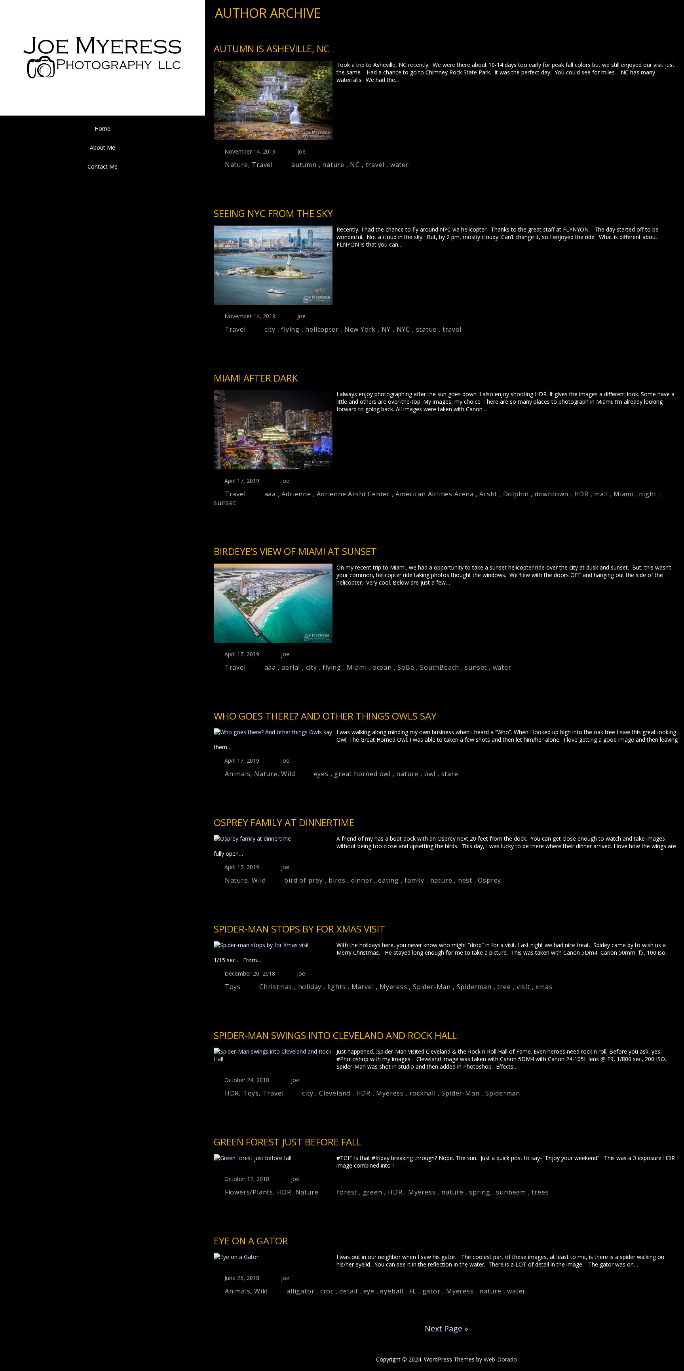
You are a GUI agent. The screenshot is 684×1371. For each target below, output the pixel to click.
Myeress (393, 986)
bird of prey (303, 880)
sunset (225, 502)
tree (504, 986)
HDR (581, 494)
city (270, 329)
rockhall (423, 1093)
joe (301, 151)
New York (360, 329)
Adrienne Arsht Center (353, 494)
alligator (300, 1291)
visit (523, 986)
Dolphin (516, 494)
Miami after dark (256, 377)
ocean (382, 667)
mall (601, 494)
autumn (304, 164)
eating (388, 880)
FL (413, 1291)
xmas (544, 986)
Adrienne (296, 494)
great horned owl (362, 773)
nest (465, 880)
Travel (262, 164)
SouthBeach (439, 667)
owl (429, 773)
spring (479, 1192)
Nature (236, 164)
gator (431, 1291)
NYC (403, 329)
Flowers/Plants (249, 1192)
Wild (288, 773)
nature (333, 164)
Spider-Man (432, 986)
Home (102, 128)
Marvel (363, 986)
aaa (270, 494)
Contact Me (102, 166)
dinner (361, 880)
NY (386, 329)
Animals (238, 773)
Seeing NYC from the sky (273, 213)
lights (336, 986)
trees (540, 1192)
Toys (233, 986)
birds (337, 880)
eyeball (391, 1291)
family (414, 880)
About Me (102, 147)
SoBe (405, 667)
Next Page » (446, 1328)
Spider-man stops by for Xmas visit (299, 928)
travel (375, 164)
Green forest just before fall (287, 1141)
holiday (310, 986)
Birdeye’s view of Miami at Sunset (295, 551)
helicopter (321, 329)
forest (347, 1192)
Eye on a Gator (251, 1240)
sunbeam (511, 1192)
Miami (623, 494)
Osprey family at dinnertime (284, 822)
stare (449, 773)
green (372, 1192)
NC (355, 164)
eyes (321, 773)
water (399, 164)
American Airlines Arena (434, 494)
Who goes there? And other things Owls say (325, 715)
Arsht (488, 494)
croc (327, 1291)
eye (368, 1291)
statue (426, 329)
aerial (290, 667)
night (647, 494)
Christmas (275, 986)
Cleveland (334, 1093)
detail (348, 1291)
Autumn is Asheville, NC (271, 48)
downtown (551, 494)
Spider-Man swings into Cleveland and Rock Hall (335, 1035)
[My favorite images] (102, 113)
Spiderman (474, 986)
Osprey (489, 880)
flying (290, 329)
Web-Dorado (500, 1359)
